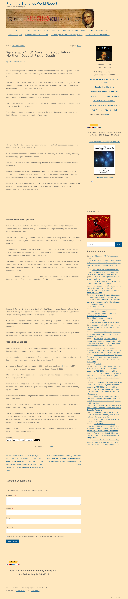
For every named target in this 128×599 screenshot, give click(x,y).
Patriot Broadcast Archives (36, 35)
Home (10, 30)
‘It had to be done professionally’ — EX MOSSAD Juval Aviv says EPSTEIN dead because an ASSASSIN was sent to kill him (104, 368)
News (79, 46)
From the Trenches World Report (31, 3)
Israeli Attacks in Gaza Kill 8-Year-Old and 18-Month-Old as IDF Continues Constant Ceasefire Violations (104, 408)
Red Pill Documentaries (98, 30)
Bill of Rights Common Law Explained (66, 35)
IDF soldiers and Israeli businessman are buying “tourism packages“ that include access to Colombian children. (104, 302)
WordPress (20, 591)
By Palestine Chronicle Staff (17, 62)
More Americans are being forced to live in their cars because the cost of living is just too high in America (104, 334)
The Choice (98, 364)
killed (63, 366)
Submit (118, 244)
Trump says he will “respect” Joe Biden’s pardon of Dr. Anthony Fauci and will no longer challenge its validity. (103, 414)
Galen (51, 447)
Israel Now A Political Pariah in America (106, 323)
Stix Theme (35, 591)
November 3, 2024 (18, 46)
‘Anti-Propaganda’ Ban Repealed (104, 110)
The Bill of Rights (15, 35)
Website (9, 527)
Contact (27, 30)
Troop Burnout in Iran (99, 306)
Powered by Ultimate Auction (119, 598)
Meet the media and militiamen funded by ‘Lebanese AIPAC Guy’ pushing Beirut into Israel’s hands (103, 327)
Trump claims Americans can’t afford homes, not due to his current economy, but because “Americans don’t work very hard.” (103, 272)
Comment (11, 496)
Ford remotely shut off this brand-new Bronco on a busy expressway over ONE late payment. (103, 391)
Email (8, 518)
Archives (37, 30)
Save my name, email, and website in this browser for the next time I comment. (36, 536)
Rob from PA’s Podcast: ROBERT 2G (104, 92)
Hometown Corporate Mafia (73, 30)
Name (8, 509)
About (18, 30)
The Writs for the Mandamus (98, 35)
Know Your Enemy (51, 30)
